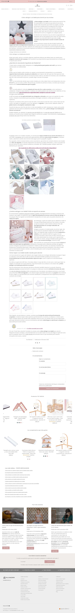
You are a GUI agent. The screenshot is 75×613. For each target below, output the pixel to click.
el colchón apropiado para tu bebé (35, 328)
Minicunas (31, 9)
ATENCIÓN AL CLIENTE (29, 570)
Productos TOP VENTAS (37, 396)
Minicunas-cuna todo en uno (18, 9)
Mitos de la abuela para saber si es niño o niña (15, 494)
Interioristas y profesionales (26, 593)
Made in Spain (23, 585)
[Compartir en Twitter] (37, 343)
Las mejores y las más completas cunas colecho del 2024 (18, 496)
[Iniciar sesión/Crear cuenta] (68, 5)
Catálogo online (59, 582)
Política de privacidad (25, 599)
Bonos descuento (41, 586)
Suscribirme (49, 561)
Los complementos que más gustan (37, 430)
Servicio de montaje (42, 582)
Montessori (61, 9)
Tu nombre (42, 361)
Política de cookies (24, 598)
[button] (52, 421)
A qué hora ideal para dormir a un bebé (14, 485)
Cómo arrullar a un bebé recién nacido (14, 490)
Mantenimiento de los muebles (62, 583)
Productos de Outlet (42, 585)
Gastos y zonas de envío (43, 578)
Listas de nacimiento (60, 588)
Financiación (40, 590)
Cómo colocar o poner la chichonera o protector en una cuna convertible (22, 483)
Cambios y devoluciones (26, 588)
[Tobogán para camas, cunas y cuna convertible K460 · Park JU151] (11, 441)
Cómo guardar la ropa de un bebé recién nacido (16, 492)
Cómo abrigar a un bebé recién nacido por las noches (17, 474)
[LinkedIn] (3, 1)
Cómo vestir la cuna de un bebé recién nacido (15, 488)
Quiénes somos (24, 580)
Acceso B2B (23, 594)
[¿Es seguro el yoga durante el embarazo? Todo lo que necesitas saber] (37, 516)
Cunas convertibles (50, 9)
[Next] (71, 413)
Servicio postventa (24, 590)
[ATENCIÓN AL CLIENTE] (23, 570)
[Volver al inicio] (72, 610)
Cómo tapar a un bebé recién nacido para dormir (16, 477)
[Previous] (3, 413)
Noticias (28, 14)
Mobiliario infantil (33, 11)
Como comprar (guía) (60, 578)
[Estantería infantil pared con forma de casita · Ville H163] (46, 441)
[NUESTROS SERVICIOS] (58, 570)
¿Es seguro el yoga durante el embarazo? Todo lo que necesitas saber (36, 527)
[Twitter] (7, 606)
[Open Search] (66, 5)
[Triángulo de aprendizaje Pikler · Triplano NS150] (20, 407)
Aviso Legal (23, 596)
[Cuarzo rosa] (20, 422)
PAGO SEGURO (47, 570)
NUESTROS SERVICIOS (64, 570)
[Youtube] (8, 1)
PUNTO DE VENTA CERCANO (12, 570)
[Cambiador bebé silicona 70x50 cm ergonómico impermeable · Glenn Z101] (29, 441)
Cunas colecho (4, 9)
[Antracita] (19, 422)
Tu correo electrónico (45, 367)
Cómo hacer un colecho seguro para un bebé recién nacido (19, 470)
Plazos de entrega (42, 580)
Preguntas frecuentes (60, 585)
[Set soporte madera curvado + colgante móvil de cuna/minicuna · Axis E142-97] (37, 407)
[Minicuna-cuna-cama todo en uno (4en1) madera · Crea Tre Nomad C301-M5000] (55, 407)
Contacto (22, 578)
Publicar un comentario (52, 388)
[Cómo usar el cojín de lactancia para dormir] (13, 516)
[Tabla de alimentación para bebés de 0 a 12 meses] (62, 516)
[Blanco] (22, 422)
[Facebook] (3, 606)
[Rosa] (29, 459)
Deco (24, 11)
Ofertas (49, 11)
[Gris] (27, 459)
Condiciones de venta (25, 591)
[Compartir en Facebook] (35, 343)
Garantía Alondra (24, 583)
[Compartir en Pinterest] (39, 343)
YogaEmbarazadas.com (33, 543)
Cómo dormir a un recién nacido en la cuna (15, 479)
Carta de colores (59, 580)
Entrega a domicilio (42, 583)
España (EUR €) (65, 608)
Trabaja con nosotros (25, 582)
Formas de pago (41, 588)
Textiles (42, 11)
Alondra (24, 14)
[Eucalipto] (17, 422)
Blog (57, 591)
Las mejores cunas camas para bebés (14, 472)
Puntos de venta (24, 586)
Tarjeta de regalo (59, 590)
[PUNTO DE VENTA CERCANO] (4, 570)
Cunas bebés (40, 9)
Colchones (70, 9)
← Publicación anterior (37, 351)
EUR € (70, 1)
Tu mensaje (42, 373)
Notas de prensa (59, 586)
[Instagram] (2, 1)
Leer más (5, 548)
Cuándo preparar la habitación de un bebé (15, 481)
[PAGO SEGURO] (42, 570)
